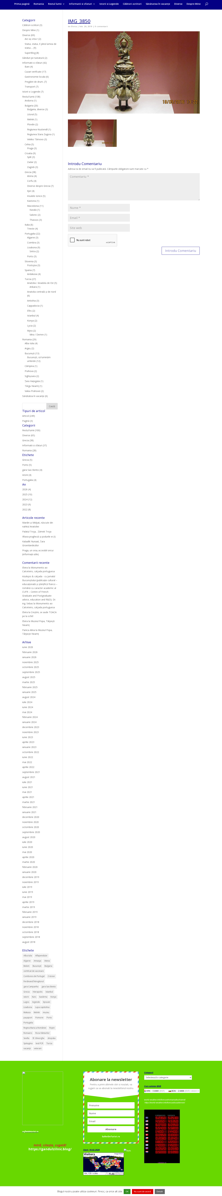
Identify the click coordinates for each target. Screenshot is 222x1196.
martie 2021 (28, 802)
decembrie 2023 (30, 727)
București (30, 353)
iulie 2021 (27, 782)
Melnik (30, 119)
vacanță (27, 1048)
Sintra (33, 251)
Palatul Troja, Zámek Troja (36, 531)
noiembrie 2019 (30, 882)
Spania (28, 270)
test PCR (39, 1043)
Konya (30, 320)
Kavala (33, 209)
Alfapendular (41, 955)
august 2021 (28, 777)
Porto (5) (27, 464)
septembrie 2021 (31, 772)
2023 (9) (26, 504)
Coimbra (31, 242)
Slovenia (29, 261)
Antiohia (31, 300)
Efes (29, 310)
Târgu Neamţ (32, 386)
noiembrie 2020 (30, 822)
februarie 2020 (30, 867)
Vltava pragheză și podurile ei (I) (39, 536)
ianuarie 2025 (29, 692)
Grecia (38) (28, 440)
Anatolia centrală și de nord (41, 291)
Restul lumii (55, 4)
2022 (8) (26, 509)
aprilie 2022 (28, 767)
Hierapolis (37, 991)
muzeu (46, 1012)
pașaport (28, 1017)
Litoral (30, 114)
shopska (51, 1038)
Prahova (29, 371)
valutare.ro (195, 1091)
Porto (30, 256)
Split (29, 157)
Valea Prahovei (32, 391)
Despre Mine (194, 4)
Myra (30, 330)
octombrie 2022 (30, 752)
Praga (30, 148)
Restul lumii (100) (31, 430)
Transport (30, 86)
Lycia (30, 325)
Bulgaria (29, 105)
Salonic (33, 214)
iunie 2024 (27, 707)
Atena (30, 176)
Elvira (74, 26)
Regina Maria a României (35, 1027)
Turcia (28, 279)
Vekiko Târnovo (35, 139)
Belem (26, 966)
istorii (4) (26, 474)
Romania (39, 4)
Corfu (30, 180)
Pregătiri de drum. (34, 81)
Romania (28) (29, 450)
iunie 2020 (27, 847)
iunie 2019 (27, 892)
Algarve (31, 237)
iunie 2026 (27, 647)
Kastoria (31, 200)
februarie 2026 (30, 652)
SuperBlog (30, 52)
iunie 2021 (27, 787)
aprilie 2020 (28, 857)
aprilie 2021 (28, 797)
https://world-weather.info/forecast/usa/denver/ (165, 1103)
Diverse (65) (28, 435)
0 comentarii (101, 26)
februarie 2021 (30, 807)
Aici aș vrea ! (31, 38)
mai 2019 (27, 897)
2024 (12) (27, 499)
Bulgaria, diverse (36, 109)
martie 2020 (28, 861)
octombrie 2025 (30, 667)
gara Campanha (31, 986)
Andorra (29, 100)
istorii (26, 996)
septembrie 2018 (31, 936)
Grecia (28, 172)
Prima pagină (21, 4)
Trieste (30, 228)
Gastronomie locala (35, 76)
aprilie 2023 (28, 742)
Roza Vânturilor (42, 1033)
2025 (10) (27, 494)
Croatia (28, 153)
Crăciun (51, 976)
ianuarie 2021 (29, 812)
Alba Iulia (29, 343)
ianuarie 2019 (29, 917)
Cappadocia (33, 305)
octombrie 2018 (30, 932)
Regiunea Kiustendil (37, 129)
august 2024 (28, 697)
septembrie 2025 (31, 672)
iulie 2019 (27, 886)
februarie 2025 (30, 687)
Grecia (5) (27, 459)
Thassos (34, 219)
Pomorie (39, 1017)
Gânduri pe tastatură (33, 57)
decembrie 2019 (30, 877)
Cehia (28, 144)
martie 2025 (28, 682)
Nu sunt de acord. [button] (142, 1191)
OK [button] (127, 1191)
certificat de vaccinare (34, 971)
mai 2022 (27, 762)
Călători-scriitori (132, 4)
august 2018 (28, 941)
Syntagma (28, 1043)
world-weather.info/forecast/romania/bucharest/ (164, 1100)
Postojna (32, 265)
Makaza (27, 1012)
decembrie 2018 (30, 922)
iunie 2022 (27, 757)
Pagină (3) (27, 420)
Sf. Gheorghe (38, 1038)
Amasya (37, 960)
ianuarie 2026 (29, 657)
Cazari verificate (33, 71)
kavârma (43, 996)
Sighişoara (30, 376)
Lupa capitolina (42, 1007)
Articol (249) (28, 415)
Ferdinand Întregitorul (34, 981)
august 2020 (28, 837)
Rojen (52, 1027)
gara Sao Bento (49, 986)
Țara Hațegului (32, 381)
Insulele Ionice (34, 195)
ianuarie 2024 (29, 722)
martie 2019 (28, 907)
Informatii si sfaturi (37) (34, 445)
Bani (27, 66)
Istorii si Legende (109, 4)
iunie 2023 (27, 737)
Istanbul (31, 315)
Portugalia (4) (29, 479)
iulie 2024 (27, 702)
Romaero (28, 1033)
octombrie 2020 (30, 827)
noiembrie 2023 (30, 732)
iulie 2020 (27, 842)
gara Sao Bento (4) (32, 469)
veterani (37, 1048)
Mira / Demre (37, 334)
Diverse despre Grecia (38, 185)
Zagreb (31, 167)
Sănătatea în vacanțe (158, 4)
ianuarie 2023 (29, 747)
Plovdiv (31, 124)
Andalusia (32, 274)
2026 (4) (26, 489)
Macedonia (33, 205)
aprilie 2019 (28, 902)
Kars (34, 996)
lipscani (46, 1002)
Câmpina (29, 366)
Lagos (26, 1002)
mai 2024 (27, 712)
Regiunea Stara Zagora (39, 134)
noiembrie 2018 (30, 927)
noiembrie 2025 (30, 662)
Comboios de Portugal (34, 976)
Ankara (33, 286)
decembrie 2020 (30, 817)
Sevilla (26, 1038)
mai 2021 (27, 792)
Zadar (30, 162)
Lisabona (32, 247)
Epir (29, 190)
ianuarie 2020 (29, 872)
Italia (27, 224)
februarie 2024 (30, 717)
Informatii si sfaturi (80, 4)
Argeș (28, 348)
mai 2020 (27, 852)
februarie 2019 (30, 911)
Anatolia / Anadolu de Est (40, 282)
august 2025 (28, 677)
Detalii (160, 1191)
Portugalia (30, 233)
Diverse (178, 4)
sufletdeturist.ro (30, 1131)
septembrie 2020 (31, 832)
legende (36, 1002)
